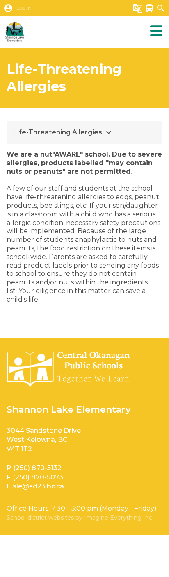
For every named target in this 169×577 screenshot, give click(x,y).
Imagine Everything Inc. (118, 517)
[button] (60, 8)
